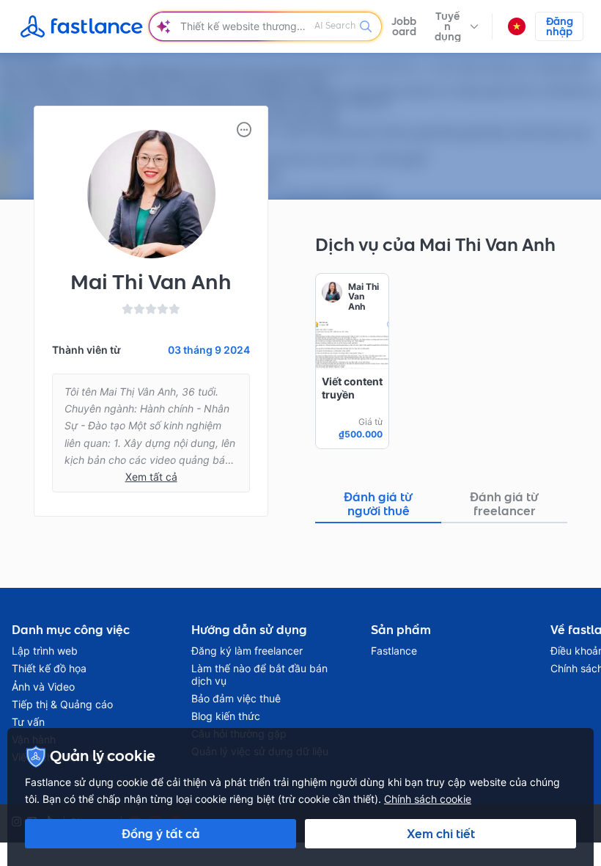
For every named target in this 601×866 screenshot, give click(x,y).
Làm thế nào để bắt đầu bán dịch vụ (259, 674)
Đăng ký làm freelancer (247, 651)
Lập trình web (45, 651)
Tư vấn (28, 722)
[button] (455, 26)
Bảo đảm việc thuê (236, 699)
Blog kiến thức (225, 716)
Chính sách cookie (427, 799)
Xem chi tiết (441, 834)
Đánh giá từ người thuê (378, 503)
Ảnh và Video (43, 687)
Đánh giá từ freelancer (504, 503)
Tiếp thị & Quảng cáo (62, 704)
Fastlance (394, 651)
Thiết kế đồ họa (49, 668)
